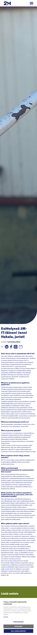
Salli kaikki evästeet (18, 631)
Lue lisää (5, 616)
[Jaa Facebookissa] (10, 347)
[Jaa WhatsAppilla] (15, 347)
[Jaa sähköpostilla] (20, 347)
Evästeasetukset (18, 621)
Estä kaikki (18, 626)
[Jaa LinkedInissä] (6, 347)
